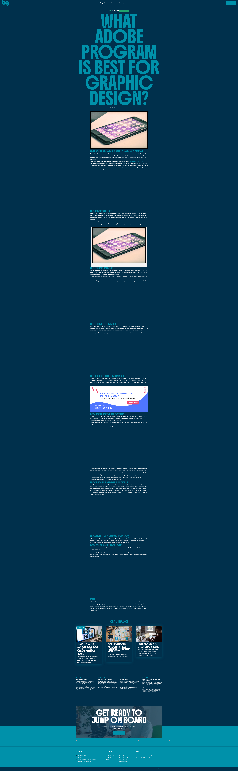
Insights (124, 3)
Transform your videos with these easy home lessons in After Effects (118, 648)
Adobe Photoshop (110, 757)
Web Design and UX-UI (124, 757)
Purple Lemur (111, 769)
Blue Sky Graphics (86, 769)
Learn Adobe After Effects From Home (148, 645)
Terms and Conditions (101, 769)
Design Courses (104, 3)
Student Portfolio (115, 3)
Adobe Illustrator (110, 756)
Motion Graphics (123, 761)
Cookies (94, 769)
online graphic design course (137, 161)
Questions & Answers (122, 108)
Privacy (91, 769)
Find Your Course (119, 733)
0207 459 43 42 (82, 756)
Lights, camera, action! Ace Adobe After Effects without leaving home (87, 649)
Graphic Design (123, 756)
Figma (107, 759)
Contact (136, 3)
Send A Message (82, 757)
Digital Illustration (123, 759)
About (129, 3)
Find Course (231, 3)
